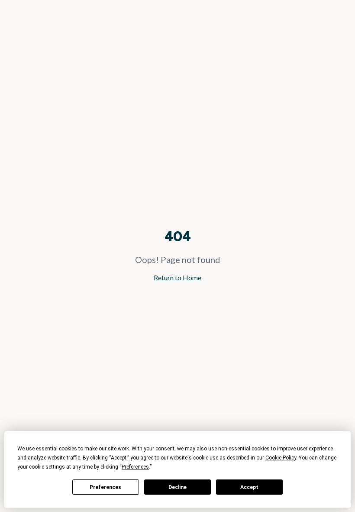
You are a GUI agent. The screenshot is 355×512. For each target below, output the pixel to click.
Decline (177, 487)
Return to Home (177, 277)
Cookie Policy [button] (280, 458)
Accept (249, 487)
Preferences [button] (135, 467)
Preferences (105, 487)
